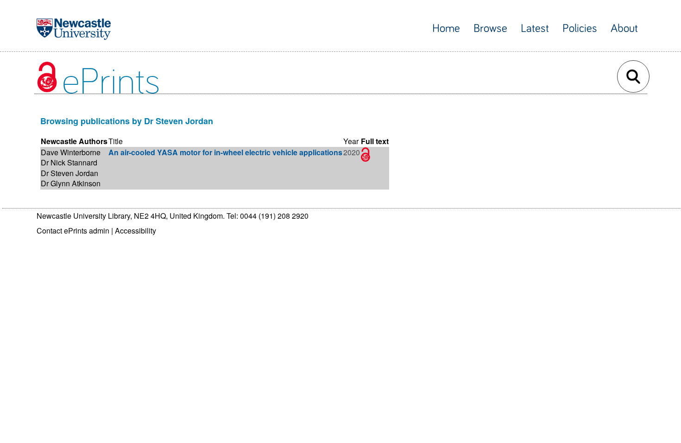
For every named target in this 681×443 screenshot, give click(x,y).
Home (446, 28)
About (624, 28)
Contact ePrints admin (73, 230)
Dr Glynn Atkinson (71, 183)
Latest (535, 28)
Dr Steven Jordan (69, 173)
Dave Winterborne (71, 152)
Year (351, 141)
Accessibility (135, 230)
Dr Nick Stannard (69, 162)
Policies (579, 28)
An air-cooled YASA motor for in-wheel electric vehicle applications (225, 152)
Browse (490, 28)
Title (115, 141)
